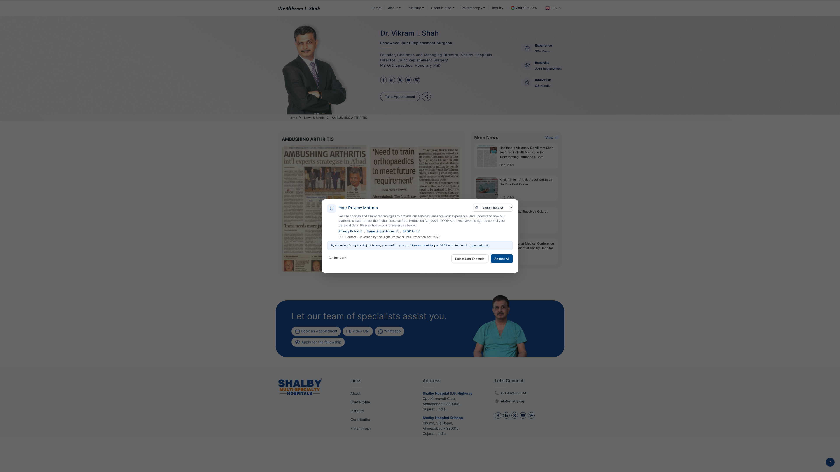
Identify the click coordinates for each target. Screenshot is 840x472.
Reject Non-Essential (470, 258)
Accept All (501, 258)
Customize (336, 257)
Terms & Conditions (381, 231)
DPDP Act (409, 231)
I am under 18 (479, 245)
